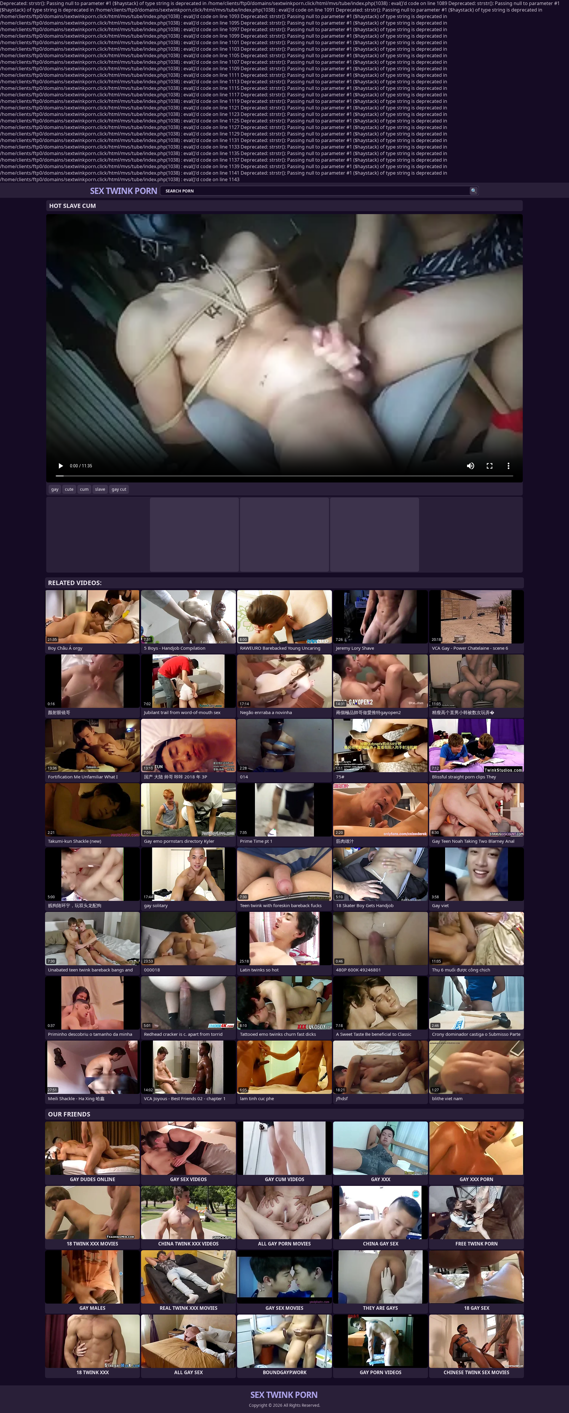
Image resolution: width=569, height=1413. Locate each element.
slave (100, 489)
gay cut (119, 489)
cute (69, 489)
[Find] (474, 191)
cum (84, 489)
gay (54, 489)
